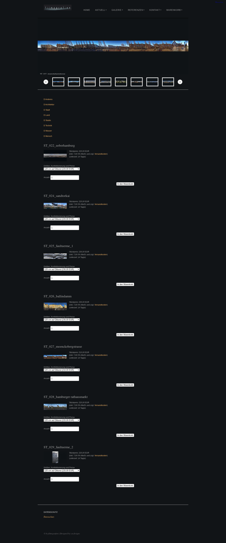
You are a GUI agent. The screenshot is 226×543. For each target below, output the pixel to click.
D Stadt (47, 110)
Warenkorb (174, 10)
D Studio (47, 120)
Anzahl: (47, 177)
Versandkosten (101, 154)
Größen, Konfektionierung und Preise (59, 166)
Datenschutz (49, 516)
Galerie (117, 10)
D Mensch (48, 136)
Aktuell (101, 10)
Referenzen (136, 10)
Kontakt (155, 10)
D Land (47, 115)
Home (86, 10)
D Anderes (48, 99)
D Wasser (48, 131)
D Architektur (49, 105)
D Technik (48, 126)
